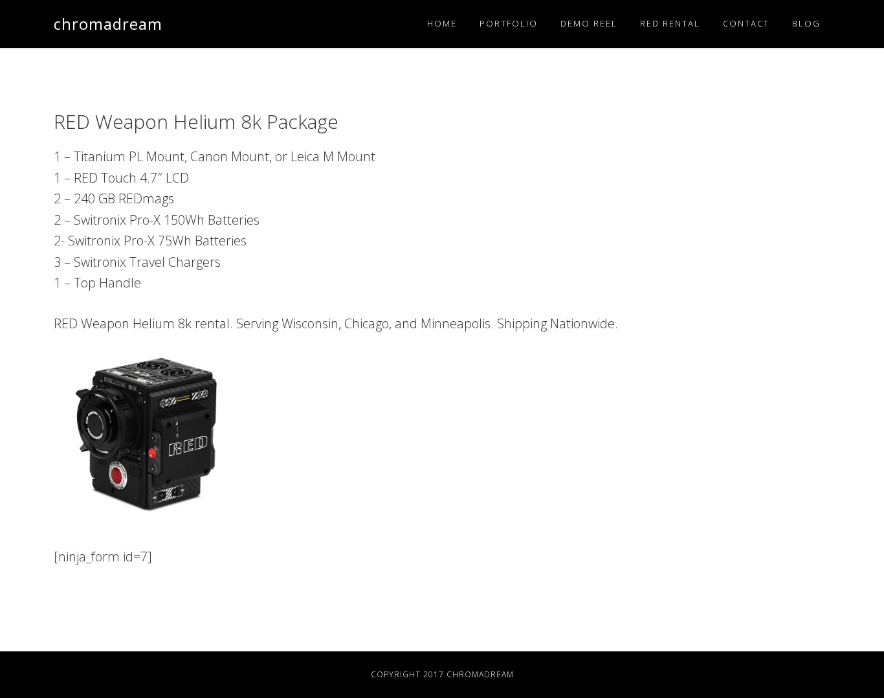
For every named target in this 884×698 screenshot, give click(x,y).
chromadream (108, 23)
